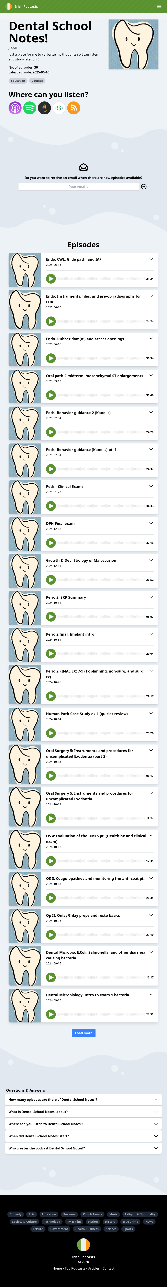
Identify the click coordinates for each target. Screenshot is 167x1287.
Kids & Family (92, 1214)
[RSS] (73, 108)
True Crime (130, 1222)
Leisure (38, 1229)
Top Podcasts (75, 1268)
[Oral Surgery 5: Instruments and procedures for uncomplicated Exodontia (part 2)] (25, 764)
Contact (108, 1268)
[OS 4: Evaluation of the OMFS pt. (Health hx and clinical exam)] (25, 849)
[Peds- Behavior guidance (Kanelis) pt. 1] (25, 460)
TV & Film (74, 1222)
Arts (32, 1214)
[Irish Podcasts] (83, 1244)
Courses (37, 81)
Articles (94, 1268)
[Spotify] (29, 108)
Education (18, 81)
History (110, 1222)
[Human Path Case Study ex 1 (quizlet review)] (25, 724)
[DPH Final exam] (25, 534)
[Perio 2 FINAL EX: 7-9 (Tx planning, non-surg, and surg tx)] (25, 684)
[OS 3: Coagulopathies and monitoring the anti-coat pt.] (25, 889)
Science (111, 1229)
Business (69, 1214)
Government (59, 1229)
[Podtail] (44, 108)
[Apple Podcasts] (15, 108)
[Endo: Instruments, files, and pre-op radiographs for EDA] (25, 309)
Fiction (93, 1222)
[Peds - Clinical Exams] (25, 497)
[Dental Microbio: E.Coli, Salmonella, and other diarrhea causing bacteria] (25, 966)
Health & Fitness (87, 1229)
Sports (128, 1229)
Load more (83, 1033)
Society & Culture (24, 1222)
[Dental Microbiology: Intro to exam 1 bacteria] (25, 1005)
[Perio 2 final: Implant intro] (25, 645)
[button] (159, 6)
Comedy (15, 1214)
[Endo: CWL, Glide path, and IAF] (25, 270)
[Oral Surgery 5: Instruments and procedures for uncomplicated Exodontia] (25, 806)
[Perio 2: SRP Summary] (25, 608)
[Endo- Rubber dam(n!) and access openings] (25, 349)
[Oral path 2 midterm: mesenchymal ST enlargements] (25, 386)
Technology (52, 1222)
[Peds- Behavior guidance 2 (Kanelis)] (25, 423)
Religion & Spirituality (140, 1214)
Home (57, 1268)
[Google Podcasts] (59, 108)
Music (113, 1214)
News (149, 1222)
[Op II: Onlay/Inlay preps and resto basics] (25, 926)
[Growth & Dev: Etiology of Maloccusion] (25, 571)
